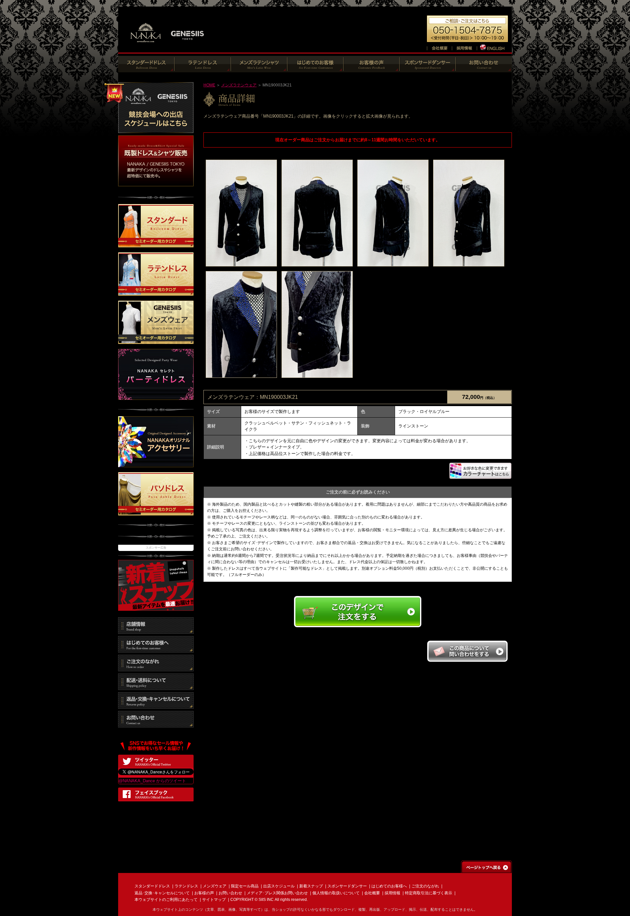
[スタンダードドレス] (146, 68)
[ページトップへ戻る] (486, 869)
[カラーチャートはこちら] (480, 476)
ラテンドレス (186, 886)
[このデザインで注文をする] (357, 626)
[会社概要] (439, 47)
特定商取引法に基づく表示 (428, 893)
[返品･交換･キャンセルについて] (156, 705)
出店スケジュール (279, 886)
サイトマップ (214, 899)
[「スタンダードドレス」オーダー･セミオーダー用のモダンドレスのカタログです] (156, 244)
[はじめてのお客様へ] (315, 68)
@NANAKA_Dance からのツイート (152, 780)
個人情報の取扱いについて (336, 893)
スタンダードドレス (152, 886)
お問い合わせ (230, 893)
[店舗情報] (156, 630)
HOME (209, 85)
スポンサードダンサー (347, 886)
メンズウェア (214, 886)
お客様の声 (204, 893)
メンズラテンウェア (239, 85)
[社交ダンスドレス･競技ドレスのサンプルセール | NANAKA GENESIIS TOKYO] (156, 182)
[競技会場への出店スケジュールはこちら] (156, 129)
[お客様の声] (372, 68)
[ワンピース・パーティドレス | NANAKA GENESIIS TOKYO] (156, 396)
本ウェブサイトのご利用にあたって (166, 899)
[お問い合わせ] (484, 68)
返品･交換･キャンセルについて (162, 893)
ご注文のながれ (425, 886)
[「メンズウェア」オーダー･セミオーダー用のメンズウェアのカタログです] (156, 340)
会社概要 (372, 893)
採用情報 (392, 893)
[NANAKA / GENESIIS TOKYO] (167, 45)
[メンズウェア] (259, 68)
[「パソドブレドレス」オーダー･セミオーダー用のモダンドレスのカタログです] (156, 512)
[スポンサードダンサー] (428, 68)
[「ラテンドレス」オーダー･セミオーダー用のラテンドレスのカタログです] (156, 292)
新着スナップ (311, 886)
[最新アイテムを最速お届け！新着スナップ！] (156, 607)
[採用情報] (464, 47)
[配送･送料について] (156, 686)
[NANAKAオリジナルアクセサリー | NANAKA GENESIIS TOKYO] (156, 463)
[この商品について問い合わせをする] (467, 659)
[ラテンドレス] (203, 68)
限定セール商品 (245, 886)
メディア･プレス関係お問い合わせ (277, 893)
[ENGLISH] (493, 47)
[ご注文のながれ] (156, 667)
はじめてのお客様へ (389, 886)
